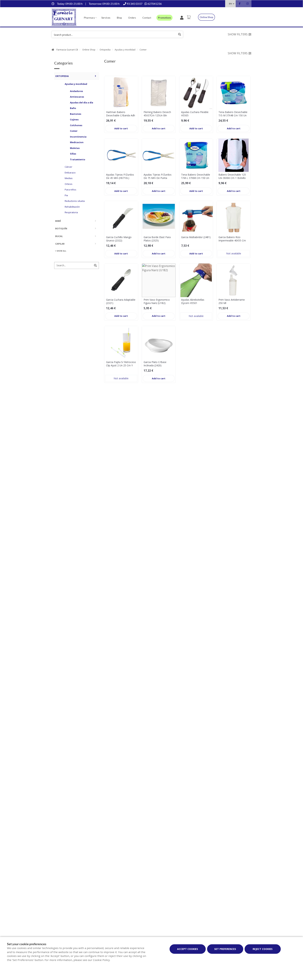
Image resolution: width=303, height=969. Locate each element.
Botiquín (61, 228)
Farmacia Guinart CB (67, 49)
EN (230, 3)
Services (105, 17)
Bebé (58, 220)
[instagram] (247, 4)
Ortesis (68, 183)
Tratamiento (77, 159)
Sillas (73, 153)
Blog (119, 17)
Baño (73, 107)
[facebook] (240, 4)
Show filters (238, 34)
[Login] (182, 17)
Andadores (76, 91)
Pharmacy (89, 17)
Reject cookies (262, 949)
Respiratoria (71, 212)
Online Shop (88, 49)
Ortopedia (105, 49)
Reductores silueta (75, 200)
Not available (233, 253)
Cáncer (68, 166)
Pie (66, 195)
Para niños (70, 189)
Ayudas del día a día (81, 102)
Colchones (76, 125)
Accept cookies (187, 949)
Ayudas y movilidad (125, 49)
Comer (143, 49)
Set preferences (225, 949)
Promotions (164, 17)
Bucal (59, 236)
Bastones (75, 113)
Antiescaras (77, 96)
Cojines (74, 119)
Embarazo (70, 172)
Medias (69, 178)
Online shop (206, 17)
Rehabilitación (72, 206)
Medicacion (76, 142)
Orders (132, 17)
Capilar (60, 243)
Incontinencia (78, 136)
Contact (146, 17)
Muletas (75, 147)
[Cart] (189, 17)
